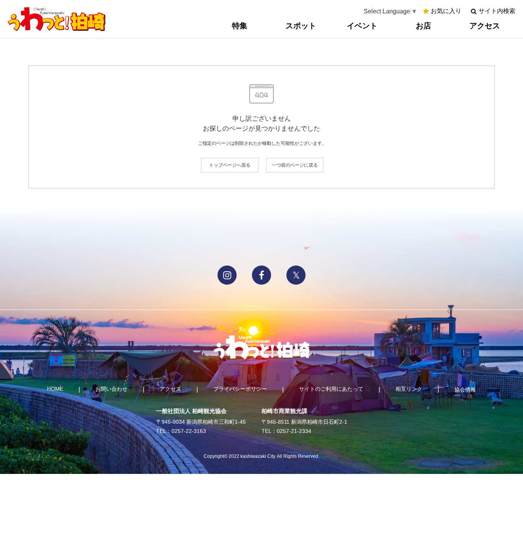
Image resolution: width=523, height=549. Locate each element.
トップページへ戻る (229, 165)
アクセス (484, 25)
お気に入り (446, 11)
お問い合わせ (111, 389)
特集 (239, 25)
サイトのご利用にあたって (331, 389)
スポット (301, 25)
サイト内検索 (497, 11)
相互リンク (409, 389)
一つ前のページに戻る (295, 165)
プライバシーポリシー (240, 389)
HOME (55, 389)
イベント (362, 25)
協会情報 (465, 390)
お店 (423, 25)
